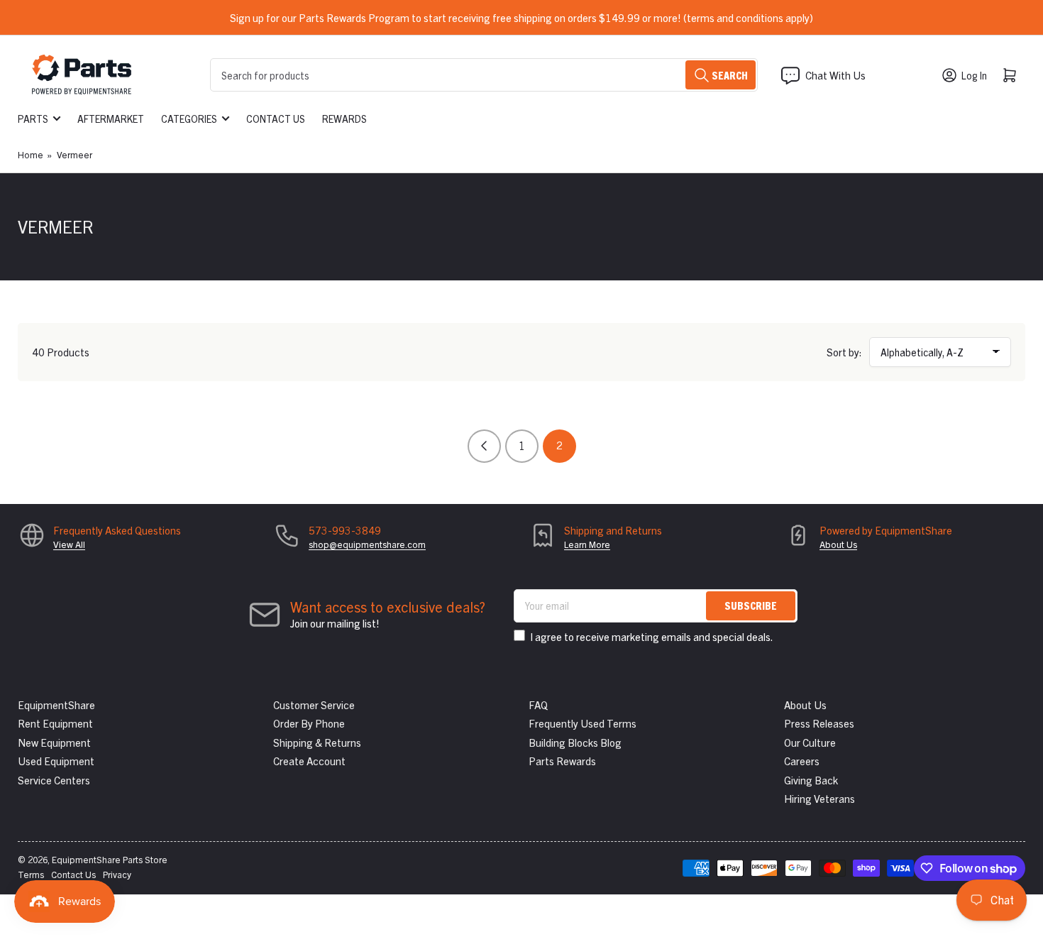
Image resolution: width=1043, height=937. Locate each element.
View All (69, 544)
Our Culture (810, 742)
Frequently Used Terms (582, 723)
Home (30, 154)
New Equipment (54, 742)
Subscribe (750, 605)
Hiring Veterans (819, 798)
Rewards (344, 118)
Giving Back (811, 780)
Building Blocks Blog (575, 742)
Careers (802, 760)
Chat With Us (835, 75)
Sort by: (844, 351)
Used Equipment (56, 760)
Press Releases (819, 723)
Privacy (117, 874)
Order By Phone (309, 723)
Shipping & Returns (317, 742)
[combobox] (484, 75)
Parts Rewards (562, 760)
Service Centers (54, 780)
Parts (33, 118)
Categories (189, 118)
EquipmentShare (56, 704)
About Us (838, 544)
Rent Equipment (55, 723)
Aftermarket (110, 118)
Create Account (309, 760)
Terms (31, 874)
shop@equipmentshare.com (367, 544)
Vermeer (74, 154)
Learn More (587, 544)
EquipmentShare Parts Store (109, 859)
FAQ (538, 704)
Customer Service (314, 704)
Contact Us (275, 118)
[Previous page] (484, 446)
